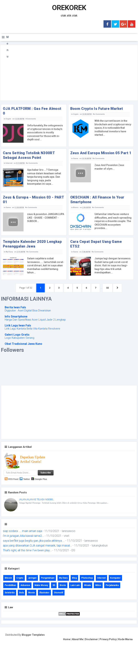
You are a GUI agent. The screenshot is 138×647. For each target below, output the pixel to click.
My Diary (9, 252)
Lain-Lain (75, 585)
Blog (74, 578)
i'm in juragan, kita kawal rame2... (23, 536)
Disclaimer (91, 639)
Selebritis (10, 592)
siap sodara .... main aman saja (22, 531)
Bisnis (76, 207)
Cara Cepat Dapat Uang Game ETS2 (96, 243)
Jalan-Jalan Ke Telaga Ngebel (36, 499)
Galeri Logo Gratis (17, 334)
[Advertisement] (69, 73)
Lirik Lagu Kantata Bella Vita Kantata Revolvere (32, 328)
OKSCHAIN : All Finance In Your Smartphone (97, 199)
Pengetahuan (47, 578)
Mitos (98, 585)
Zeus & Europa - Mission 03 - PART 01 (33, 199)
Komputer (115, 578)
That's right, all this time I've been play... (27, 550)
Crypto (8, 119)
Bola (21, 592)
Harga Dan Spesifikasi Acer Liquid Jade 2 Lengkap (35, 319)
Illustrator (44, 592)
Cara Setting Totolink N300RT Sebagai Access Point (29, 155)
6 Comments (31, 119)
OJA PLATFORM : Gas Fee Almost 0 (32, 110)
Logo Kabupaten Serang (19, 337)
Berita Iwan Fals (15, 307)
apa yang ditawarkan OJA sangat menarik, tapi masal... (37, 545)
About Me (77, 639)
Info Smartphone (16, 316)
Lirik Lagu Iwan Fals (18, 325)
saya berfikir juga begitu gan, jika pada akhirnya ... (34, 540)
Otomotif (58, 592)
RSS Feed (13, 479)
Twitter (26, 479)
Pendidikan (10, 585)
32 (107, 287)
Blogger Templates (33, 634)
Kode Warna (125, 639)
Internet (9, 163)
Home (66, 639)
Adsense (25, 585)
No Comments (99, 114)
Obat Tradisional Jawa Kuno (23, 343)
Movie (31, 592)
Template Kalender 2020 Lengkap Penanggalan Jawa (32, 243)
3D (53, 585)
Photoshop (87, 578)
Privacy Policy (108, 639)
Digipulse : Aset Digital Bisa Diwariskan (28, 310)
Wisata (87, 585)
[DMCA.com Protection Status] (69, 613)
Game (75, 158)
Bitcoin (8, 578)
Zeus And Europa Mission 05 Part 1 (101, 153)
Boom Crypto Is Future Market (96, 108)
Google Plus (41, 479)
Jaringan (32, 578)
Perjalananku (112, 585)
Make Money (41, 585)
